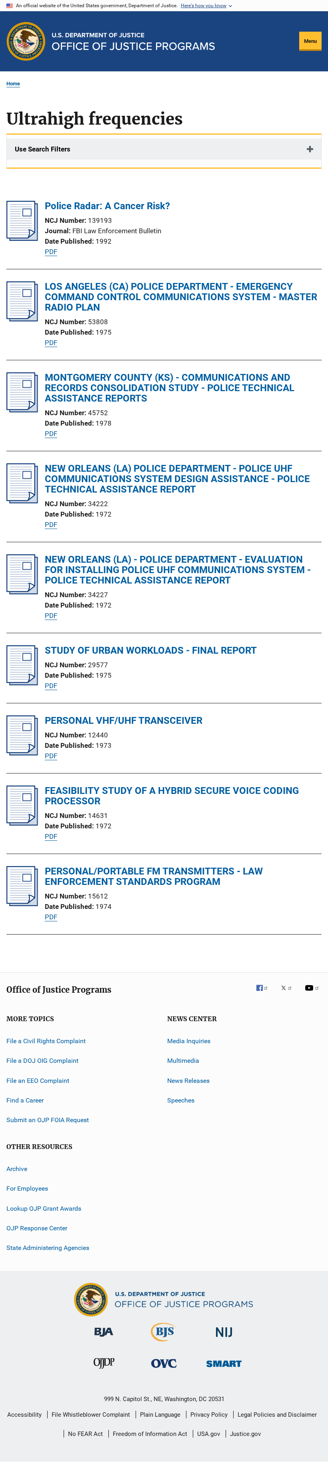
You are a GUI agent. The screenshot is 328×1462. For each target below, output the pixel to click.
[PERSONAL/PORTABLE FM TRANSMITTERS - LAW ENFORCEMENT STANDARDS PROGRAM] (22, 904)
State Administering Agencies (47, 1248)
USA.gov (208, 1434)
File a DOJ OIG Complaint (42, 1060)
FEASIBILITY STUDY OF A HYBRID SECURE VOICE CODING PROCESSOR (172, 796)
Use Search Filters (42, 149)
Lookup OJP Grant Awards (43, 1208)
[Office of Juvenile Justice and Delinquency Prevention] (104, 1370)
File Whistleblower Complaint (91, 1414)
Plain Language (160, 1414)
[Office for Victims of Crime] (164, 1369)
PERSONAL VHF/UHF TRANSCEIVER (123, 720)
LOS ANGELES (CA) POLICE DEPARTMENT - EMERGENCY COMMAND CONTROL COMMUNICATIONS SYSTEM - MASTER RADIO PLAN (181, 297)
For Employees (27, 1188)
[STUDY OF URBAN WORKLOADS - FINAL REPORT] (22, 683)
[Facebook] (265, 993)
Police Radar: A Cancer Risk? (107, 206)
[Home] (133, 41)
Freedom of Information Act (150, 1434)
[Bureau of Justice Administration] (103, 1338)
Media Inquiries (188, 1041)
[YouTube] (313, 993)
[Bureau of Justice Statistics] (164, 1343)
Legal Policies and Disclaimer (277, 1414)
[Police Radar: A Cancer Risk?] (22, 238)
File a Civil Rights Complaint (46, 1041)
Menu (310, 41)
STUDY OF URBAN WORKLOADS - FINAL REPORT (151, 650)
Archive (16, 1169)
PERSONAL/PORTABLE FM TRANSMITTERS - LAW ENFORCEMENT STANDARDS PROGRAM (154, 876)
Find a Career (25, 1100)
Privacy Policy (209, 1414)
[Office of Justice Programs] (26, 41)
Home (13, 84)
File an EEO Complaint (37, 1080)
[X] (289, 993)
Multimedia (183, 1060)
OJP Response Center (36, 1228)
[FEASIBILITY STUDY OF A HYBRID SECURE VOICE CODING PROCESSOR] (22, 823)
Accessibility (24, 1414)
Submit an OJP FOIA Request (47, 1120)
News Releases (188, 1080)
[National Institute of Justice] (224, 1338)
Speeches (180, 1100)
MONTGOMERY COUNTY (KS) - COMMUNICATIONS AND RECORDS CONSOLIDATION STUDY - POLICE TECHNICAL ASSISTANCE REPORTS (169, 388)
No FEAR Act (85, 1434)
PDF (51, 252)
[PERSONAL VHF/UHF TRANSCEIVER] (22, 753)
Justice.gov (245, 1434)
